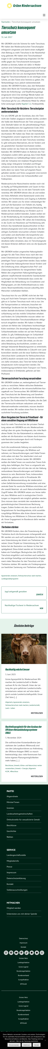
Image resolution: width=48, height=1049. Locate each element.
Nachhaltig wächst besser (17, 669)
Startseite (5, 22)
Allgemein (9, 702)
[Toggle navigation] (44, 15)
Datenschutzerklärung (16, 878)
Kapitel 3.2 (26, 103)
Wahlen (10, 837)
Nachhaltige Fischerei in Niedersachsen (24, 607)
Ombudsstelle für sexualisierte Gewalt (23, 819)
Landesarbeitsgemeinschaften (20, 813)
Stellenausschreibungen (17, 890)
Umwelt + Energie (21, 768)
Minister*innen (13, 802)
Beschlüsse (9, 765)
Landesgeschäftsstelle (16, 855)
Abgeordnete (12, 796)
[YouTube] (16, 953)
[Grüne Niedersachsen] (9, 5)
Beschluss (14, 771)
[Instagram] (6, 953)
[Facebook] (11, 953)
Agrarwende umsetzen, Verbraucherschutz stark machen (21, 576)
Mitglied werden (14, 908)
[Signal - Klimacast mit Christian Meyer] (31, 953)
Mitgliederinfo (13, 861)
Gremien (10, 808)
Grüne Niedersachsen (27, 6)
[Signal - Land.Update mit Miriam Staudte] (37, 953)
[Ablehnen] (45, 1040)
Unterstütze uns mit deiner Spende (22, 914)
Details (36, 1045)
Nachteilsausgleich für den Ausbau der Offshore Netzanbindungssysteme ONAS (23, 729)
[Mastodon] (21, 953)
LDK (7, 771)
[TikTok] (26, 953)
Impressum (11, 872)
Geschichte (11, 831)
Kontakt (10, 884)
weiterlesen (37, 713)
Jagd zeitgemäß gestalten (24, 593)
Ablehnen (26, 1045)
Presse (9, 866)
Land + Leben (10, 708)
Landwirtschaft (34, 705)
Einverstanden (14, 1045)
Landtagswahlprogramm (9, 579)
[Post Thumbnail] (24, 648)
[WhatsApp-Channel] (42, 953)
